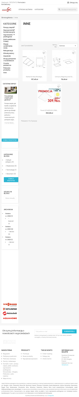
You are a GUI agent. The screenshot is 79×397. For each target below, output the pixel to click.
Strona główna (25, 9)
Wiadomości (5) (11, 166)
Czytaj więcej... (9, 123)
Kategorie (39, 9)
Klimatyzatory (8, 53)
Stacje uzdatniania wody (7, 46)
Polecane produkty (6, 69)
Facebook (5, 342)
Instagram (14, 342)
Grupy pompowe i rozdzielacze (9, 60)
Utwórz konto (46, 359)
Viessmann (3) (11, 174)
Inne (5, 73)
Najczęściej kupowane (30, 359)
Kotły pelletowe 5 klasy (9, 40)
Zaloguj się (46, 356)
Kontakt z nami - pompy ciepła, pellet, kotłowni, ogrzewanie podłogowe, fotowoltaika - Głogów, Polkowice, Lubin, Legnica (10, 370)
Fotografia (51, 395)
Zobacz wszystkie (10, 140)
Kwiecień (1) (11, 222)
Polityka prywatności (10, 356)
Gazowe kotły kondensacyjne (9, 31)
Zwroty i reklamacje (9, 361)
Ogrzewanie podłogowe (8, 36)
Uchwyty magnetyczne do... (64, 77)
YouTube (9, 342)
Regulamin (6, 354)
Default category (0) (9, 161)
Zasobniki (7, 56)
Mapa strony (7, 378)
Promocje (26, 354)
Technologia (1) (11, 170)
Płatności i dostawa (9, 359)
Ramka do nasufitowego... (34, 77)
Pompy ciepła (8, 27)
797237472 (65, 365)
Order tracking (47, 354)
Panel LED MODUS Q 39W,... (49, 110)
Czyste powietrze (7, 64)
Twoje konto (46, 350)
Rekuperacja (8, 51)
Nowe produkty (28, 356)
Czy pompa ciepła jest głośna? (8, 98)
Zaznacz (67, 46)
